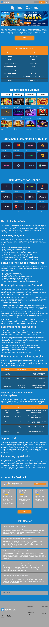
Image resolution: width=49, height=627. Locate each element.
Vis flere (24, 511)
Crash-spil (29, 94)
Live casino (17, 94)
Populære (5, 94)
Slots (41, 94)
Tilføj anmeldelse (40, 483)
